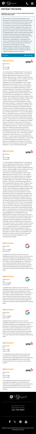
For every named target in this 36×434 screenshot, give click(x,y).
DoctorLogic (25, 428)
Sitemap (22, 429)
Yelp (8, 67)
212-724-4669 (18, 410)
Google (9, 249)
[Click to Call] (27, 3)
